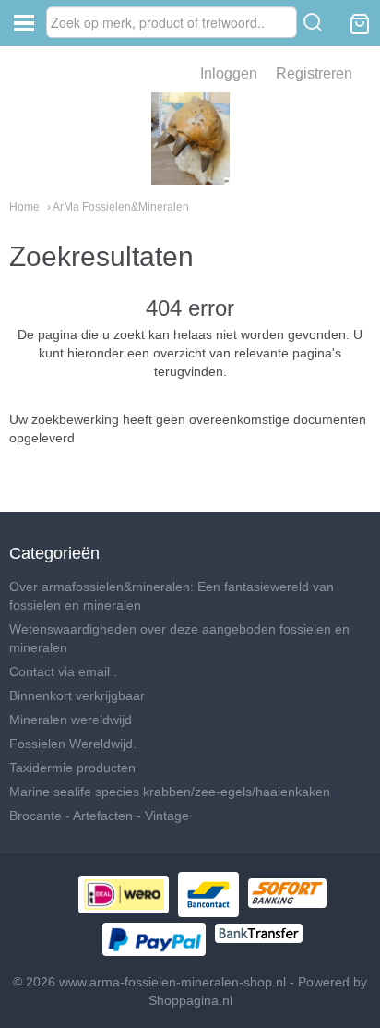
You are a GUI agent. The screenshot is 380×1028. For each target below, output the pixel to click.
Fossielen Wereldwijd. (73, 743)
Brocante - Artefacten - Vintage (99, 815)
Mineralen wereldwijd (70, 719)
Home (24, 206)
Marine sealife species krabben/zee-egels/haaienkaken (169, 791)
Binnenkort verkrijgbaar (77, 695)
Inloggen (228, 73)
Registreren (314, 73)
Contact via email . (63, 671)
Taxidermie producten (72, 767)
